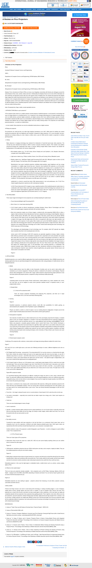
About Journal (17, 9)
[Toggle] (4, 57)
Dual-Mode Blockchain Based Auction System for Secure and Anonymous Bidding (80, 209)
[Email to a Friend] (33, 542)
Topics (34, 9)
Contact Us (74, 9)
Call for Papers (27, 9)
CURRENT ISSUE (76, 41)
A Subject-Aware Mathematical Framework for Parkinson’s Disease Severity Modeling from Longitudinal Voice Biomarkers (79, 144)
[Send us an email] (90, 1)
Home (11, 9)
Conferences (54, 9)
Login (79, 9)
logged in (12, 556)
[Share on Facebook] (28, 542)
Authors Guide (40, 9)
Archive (48, 9)
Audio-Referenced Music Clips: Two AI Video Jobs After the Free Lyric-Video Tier (80, 137)
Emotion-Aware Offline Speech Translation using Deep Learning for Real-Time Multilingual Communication (80, 177)
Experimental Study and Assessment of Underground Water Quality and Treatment (79, 161)
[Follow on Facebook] (88, 1)
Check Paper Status (81, 15)
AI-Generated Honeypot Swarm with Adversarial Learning (79, 184)
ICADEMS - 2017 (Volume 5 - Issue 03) (10, 17)
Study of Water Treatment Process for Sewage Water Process (79, 166)
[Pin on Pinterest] (36, 542)
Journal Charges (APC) (81, 100)
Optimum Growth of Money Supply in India (15, 546)
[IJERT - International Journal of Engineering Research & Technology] (5, 5)
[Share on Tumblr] (41, 542)
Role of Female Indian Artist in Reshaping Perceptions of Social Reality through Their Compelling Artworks (80, 201)
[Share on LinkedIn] (38, 542)
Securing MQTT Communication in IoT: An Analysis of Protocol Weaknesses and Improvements (79, 193)
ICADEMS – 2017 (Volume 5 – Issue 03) (22, 43)
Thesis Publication (65, 9)
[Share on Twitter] (31, 542)
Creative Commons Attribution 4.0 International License (41, 52)
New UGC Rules (79, 46)
